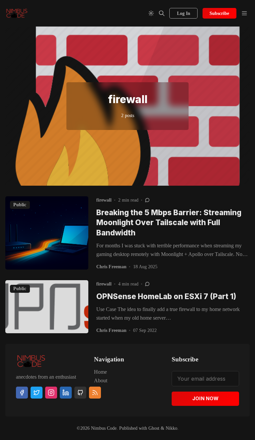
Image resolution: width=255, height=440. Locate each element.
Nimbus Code (104, 428)
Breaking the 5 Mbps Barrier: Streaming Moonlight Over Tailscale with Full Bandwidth (168, 222)
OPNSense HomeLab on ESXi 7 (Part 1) (166, 296)
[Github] (80, 393)
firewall (104, 200)
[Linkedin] (66, 393)
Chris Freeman (111, 266)
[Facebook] (22, 393)
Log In (183, 13)
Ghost (153, 428)
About (100, 380)
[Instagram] (51, 393)
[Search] (161, 13)
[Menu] (244, 13)
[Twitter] (36, 393)
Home (100, 372)
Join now (205, 398)
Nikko (171, 428)
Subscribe (219, 13)
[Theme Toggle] (151, 13)
